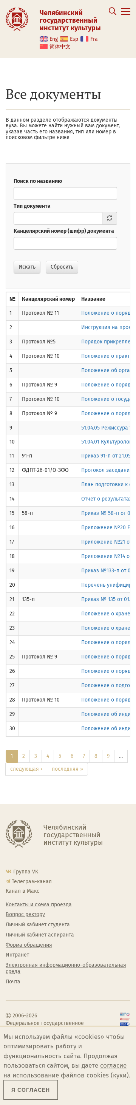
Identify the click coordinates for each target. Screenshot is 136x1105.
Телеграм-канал (32, 881)
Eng (53, 39)
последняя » (67, 769)
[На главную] (17, 19)
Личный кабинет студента (38, 925)
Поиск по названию (38, 181)
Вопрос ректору (25, 915)
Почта (13, 982)
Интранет (17, 955)
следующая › (26, 769)
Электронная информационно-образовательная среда (66, 968)
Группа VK (25, 872)
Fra (94, 39)
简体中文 (60, 46)
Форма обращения (29, 945)
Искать (27, 267)
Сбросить (62, 267)
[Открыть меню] (126, 16)
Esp (74, 39)
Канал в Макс (22, 891)
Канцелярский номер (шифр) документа (64, 231)
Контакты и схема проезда (39, 905)
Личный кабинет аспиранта (40, 935)
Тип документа (32, 206)
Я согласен (30, 1090)
